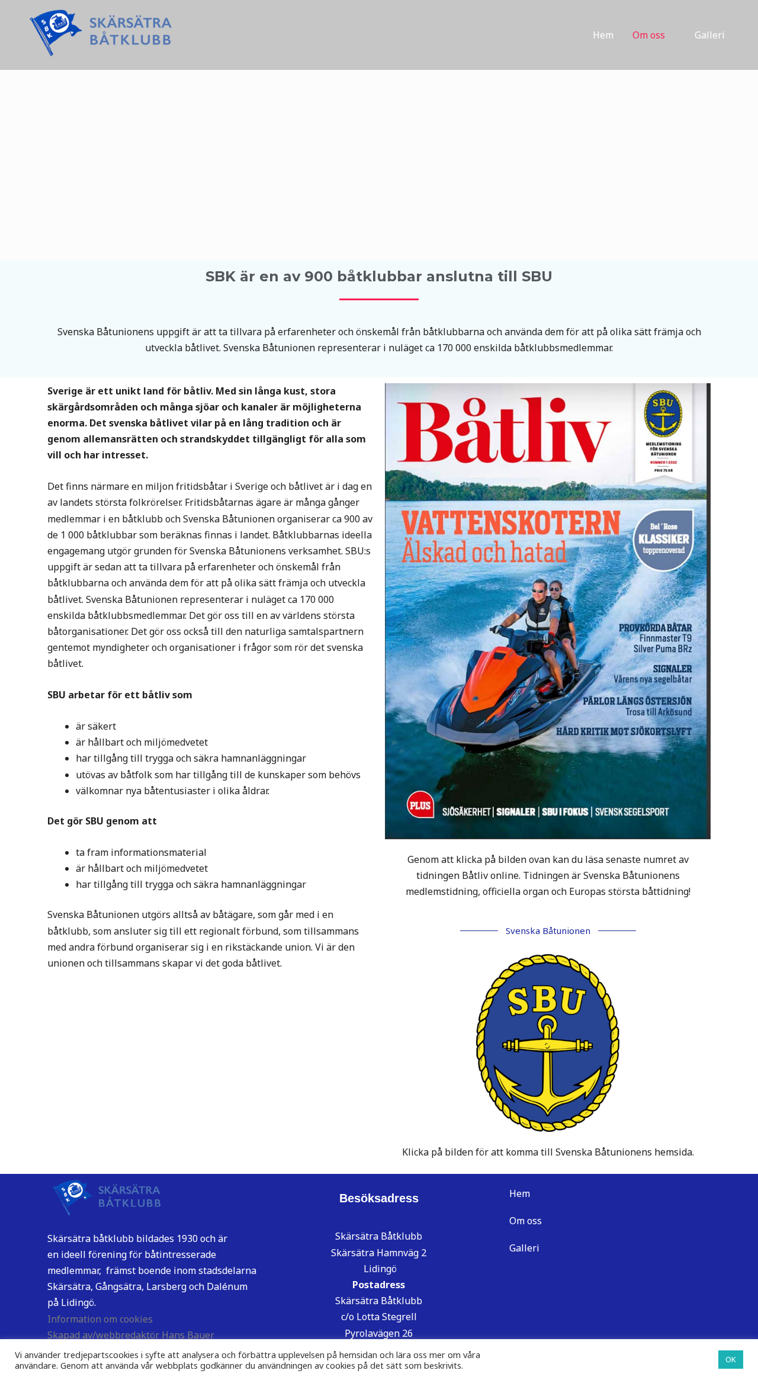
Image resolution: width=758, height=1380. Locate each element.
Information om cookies (100, 1319)
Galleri (710, 34)
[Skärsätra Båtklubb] (98, 33)
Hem (603, 34)
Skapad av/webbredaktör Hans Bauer (130, 1335)
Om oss (648, 34)
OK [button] (730, 1359)
